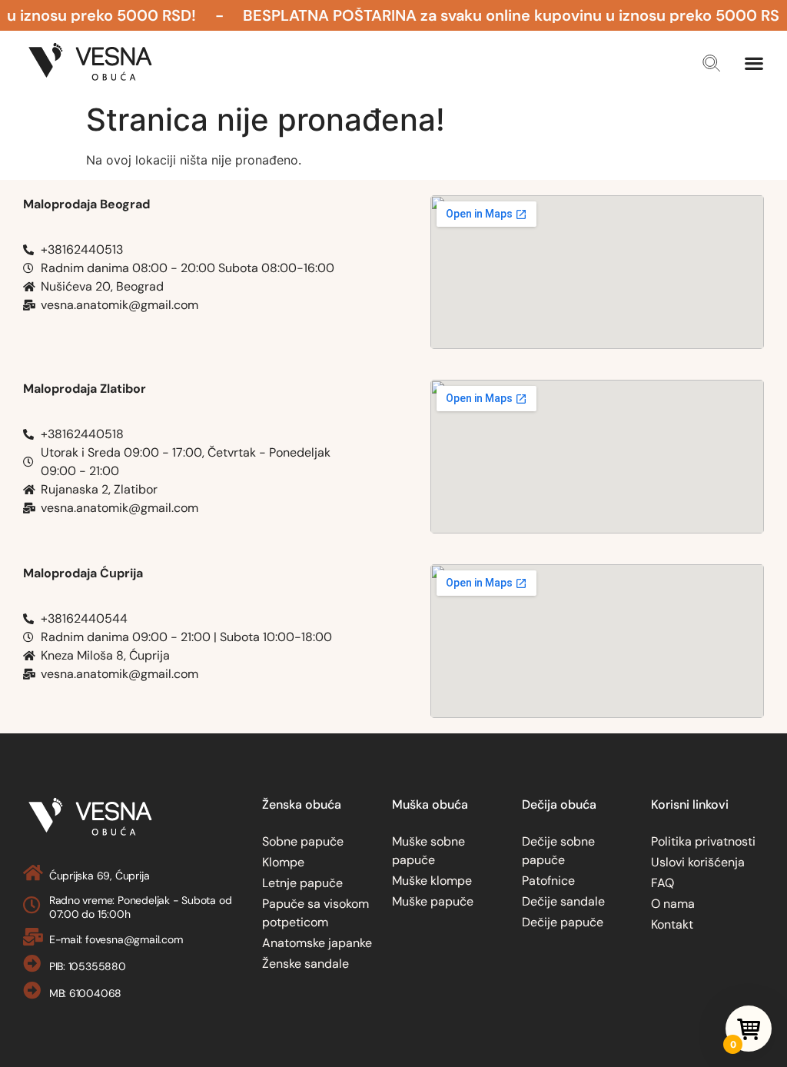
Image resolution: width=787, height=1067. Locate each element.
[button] (711, 63)
